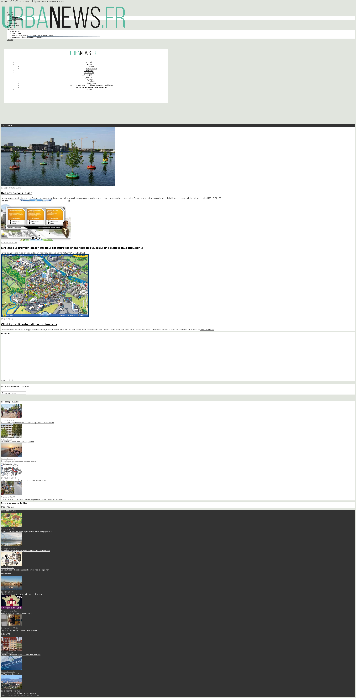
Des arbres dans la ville (16, 193)
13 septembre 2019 (11, 187)
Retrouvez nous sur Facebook (15, 386)
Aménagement (13, 25)
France (15, 17)
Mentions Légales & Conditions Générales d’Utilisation (34, 35)
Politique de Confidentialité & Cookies (27, 37)
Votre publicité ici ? (9, 380)
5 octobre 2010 (9, 242)
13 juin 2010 (7, 319)
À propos (10, 29)
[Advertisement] (178, 114)
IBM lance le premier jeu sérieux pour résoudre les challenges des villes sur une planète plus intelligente (72, 247)
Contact (10, 40)
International (17, 19)
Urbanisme (11, 21)
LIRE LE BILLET (214, 198)
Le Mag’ (10, 15)
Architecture (12, 23)
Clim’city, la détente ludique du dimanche (29, 324)
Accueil (10, 12)
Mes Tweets (7, 507)
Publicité (15, 31)
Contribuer (16, 33)
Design (10, 27)
